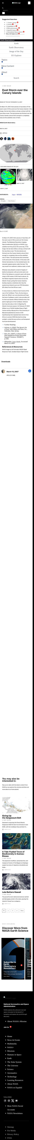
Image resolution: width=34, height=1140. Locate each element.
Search (16, 78)
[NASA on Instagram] (8, 1100)
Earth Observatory (16, 47)
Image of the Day (16, 51)
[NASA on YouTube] (16, 1100)
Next (22, 910)
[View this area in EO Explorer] (16, 153)
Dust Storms (11, 201)
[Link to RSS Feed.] (12, 138)
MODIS (19, 194)
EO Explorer (16, 55)
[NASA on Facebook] (5, 1100)
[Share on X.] (1, 138)
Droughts (3, 201)
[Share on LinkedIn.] (9, 138)
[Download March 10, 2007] (29, 372)
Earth (16, 43)
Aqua (13, 194)
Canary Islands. (16, 341)
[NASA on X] (12, 1100)
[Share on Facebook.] (5, 138)
